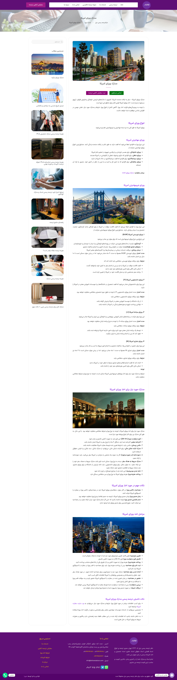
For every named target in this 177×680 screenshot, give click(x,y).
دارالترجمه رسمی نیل (101, 23)
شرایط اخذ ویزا (45, 653)
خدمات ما (45, 644)
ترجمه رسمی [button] (113, 5)
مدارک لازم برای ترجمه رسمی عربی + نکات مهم (48, 307)
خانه (121, 5)
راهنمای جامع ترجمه (57, 222)
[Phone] (5, 675)
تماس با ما (75, 5)
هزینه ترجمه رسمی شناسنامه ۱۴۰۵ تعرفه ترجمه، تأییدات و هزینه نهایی (50, 163)
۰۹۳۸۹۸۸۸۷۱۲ (98, 656)
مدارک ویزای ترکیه (58, 77)
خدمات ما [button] (102, 5)
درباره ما (66, 5)
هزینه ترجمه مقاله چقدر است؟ (53, 250)
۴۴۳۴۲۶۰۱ (100, 651)
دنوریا (25, 676)
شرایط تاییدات (45, 657)
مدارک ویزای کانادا (128, 173)
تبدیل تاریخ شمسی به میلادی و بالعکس (50, 106)
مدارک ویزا (88, 23)
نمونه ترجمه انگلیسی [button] (89, 5)
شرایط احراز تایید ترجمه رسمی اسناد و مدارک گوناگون (49, 193)
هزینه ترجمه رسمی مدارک (55, 279)
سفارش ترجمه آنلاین (45, 648)
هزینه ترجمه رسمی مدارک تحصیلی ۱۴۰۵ (50, 134)
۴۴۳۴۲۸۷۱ (89, 651)
